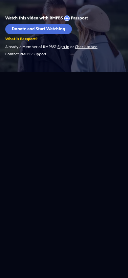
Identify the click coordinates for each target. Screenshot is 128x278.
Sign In (63, 46)
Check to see (86, 46)
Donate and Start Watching (38, 29)
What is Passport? (21, 39)
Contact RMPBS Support (25, 54)
